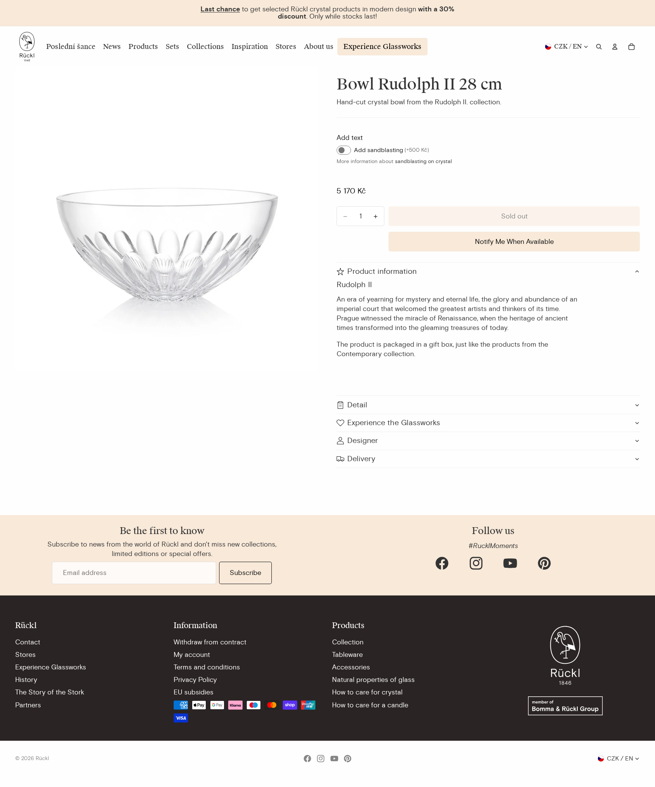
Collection (348, 642)
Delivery (361, 458)
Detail (357, 405)
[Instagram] (476, 563)
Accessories (351, 667)
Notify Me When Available (514, 241)
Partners (28, 705)
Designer (362, 440)
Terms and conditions (207, 667)
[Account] (614, 46)
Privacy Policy (195, 679)
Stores (25, 654)
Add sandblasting (391, 150)
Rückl (42, 758)
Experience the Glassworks (393, 422)
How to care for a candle (370, 705)
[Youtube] (510, 563)
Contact (27, 642)
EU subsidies (193, 692)
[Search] (599, 46)
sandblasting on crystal (423, 161)
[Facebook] (442, 563)
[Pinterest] (544, 563)
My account (192, 654)
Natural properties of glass (373, 679)
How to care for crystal (367, 692)
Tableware (347, 654)
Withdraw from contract (210, 642)
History (26, 679)
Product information (382, 271)
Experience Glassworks (50, 667)
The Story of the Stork (49, 692)
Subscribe (245, 573)
